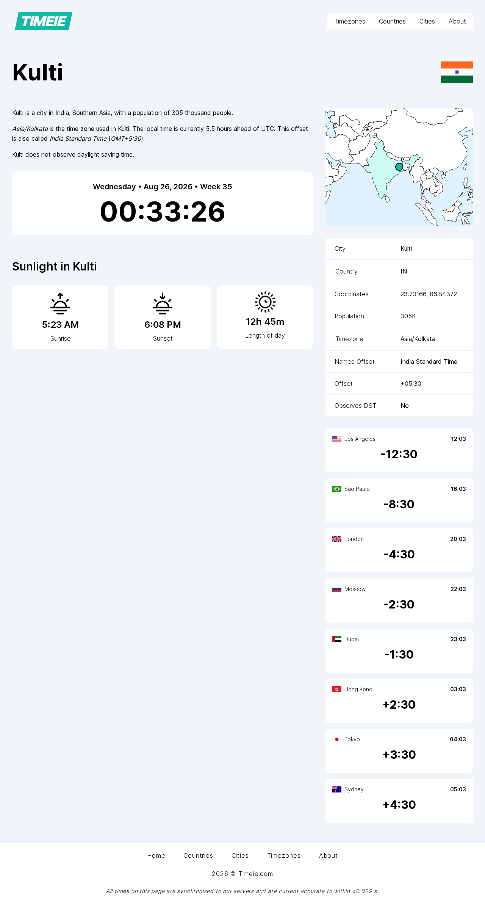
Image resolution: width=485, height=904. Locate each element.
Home (156, 855)
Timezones (349, 21)
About (457, 21)
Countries (392, 21)
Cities (427, 21)
